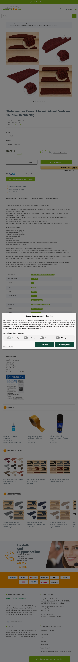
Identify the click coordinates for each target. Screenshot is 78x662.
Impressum (21, 333)
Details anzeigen (8, 347)
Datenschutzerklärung (10, 333)
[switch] (9, 337)
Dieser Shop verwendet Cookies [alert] (39, 316)
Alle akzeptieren (64, 345)
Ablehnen (44, 345)
